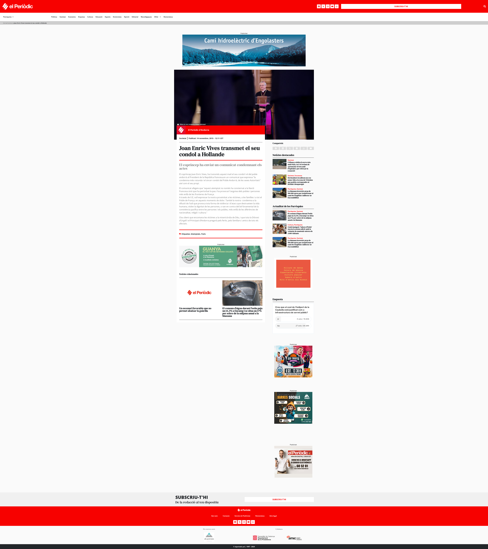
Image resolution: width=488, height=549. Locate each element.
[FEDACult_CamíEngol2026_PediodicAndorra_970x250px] (244, 65)
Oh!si (156, 17)
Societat (63, 17)
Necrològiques (146, 17)
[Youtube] (332, 6)
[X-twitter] (323, 6)
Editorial (135, 17)
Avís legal (273, 516)
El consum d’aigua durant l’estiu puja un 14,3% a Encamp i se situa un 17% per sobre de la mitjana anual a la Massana (242, 312)
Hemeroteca (168, 17)
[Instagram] (328, 6)
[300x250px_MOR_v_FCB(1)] (293, 376)
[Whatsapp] (337, 6)
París (203, 234)
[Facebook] (319, 6)
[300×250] (293, 289)
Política (54, 17)
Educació (99, 17)
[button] (485, 6)
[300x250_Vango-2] (293, 423)
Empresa (81, 17)
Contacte (226, 516)
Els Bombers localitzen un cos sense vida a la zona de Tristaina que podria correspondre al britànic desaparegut (300, 181)
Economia (72, 17)
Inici (4, 23)
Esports (107, 17)
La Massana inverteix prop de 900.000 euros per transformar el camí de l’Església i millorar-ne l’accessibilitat (300, 194)
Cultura (90, 17)
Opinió (126, 17)
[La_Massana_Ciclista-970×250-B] (220, 266)
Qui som (214, 516)
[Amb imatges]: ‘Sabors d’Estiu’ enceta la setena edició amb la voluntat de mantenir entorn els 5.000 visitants (300, 230)
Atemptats (195, 234)
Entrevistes (117, 17)
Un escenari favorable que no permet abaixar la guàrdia (195, 309)
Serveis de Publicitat (242, 516)
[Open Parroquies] (13, 17)
